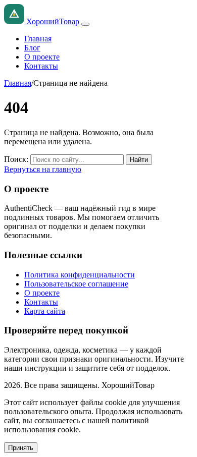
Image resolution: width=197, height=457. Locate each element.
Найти (139, 159)
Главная (38, 38)
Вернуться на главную (42, 169)
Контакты (41, 66)
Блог (32, 47)
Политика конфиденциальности (79, 274)
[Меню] (85, 24)
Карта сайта (44, 311)
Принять (20, 447)
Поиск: (16, 159)
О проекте (42, 56)
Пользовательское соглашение (76, 283)
